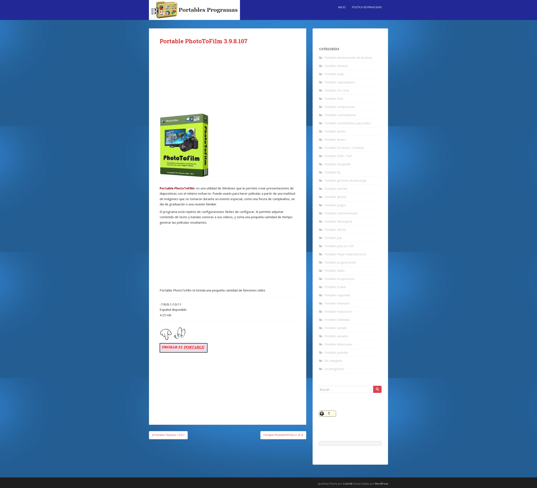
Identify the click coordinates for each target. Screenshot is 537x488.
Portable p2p (333, 238)
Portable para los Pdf (339, 246)
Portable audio (334, 74)
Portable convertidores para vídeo (348, 123)
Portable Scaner (335, 287)
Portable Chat (334, 99)
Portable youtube (336, 352)
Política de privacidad (367, 7)
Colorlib (348, 483)
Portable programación (340, 262)
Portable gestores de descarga (345, 180)
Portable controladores (340, 115)
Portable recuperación (340, 279)
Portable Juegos (335, 205)
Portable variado (336, 328)
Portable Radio (335, 271)
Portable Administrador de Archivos (349, 58)
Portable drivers (335, 140)
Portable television (337, 303)
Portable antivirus (336, 66)
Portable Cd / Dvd (337, 90)
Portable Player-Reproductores (345, 254)
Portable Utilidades (337, 320)
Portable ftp (333, 172)
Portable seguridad (337, 295)
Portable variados (336, 336)
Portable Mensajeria (338, 221)
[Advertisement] (228, 82)
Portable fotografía (338, 164)
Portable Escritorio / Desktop (344, 148)
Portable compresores (340, 107)
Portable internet (336, 189)
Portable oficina (335, 230)
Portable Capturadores (340, 82)
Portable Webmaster (339, 344)
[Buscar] (377, 389)
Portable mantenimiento (341, 213)
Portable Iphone (335, 197)
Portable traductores (339, 312)
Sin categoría (333, 361)
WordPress (381, 483)
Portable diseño (335, 131)
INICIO (342, 7)
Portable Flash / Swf (338, 156)
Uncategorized (334, 369)
